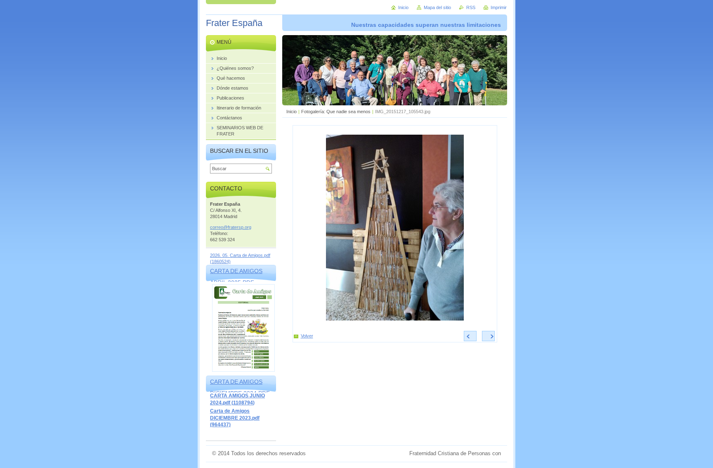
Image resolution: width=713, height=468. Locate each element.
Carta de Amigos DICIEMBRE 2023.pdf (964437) (235, 418)
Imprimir (499, 7)
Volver (307, 335)
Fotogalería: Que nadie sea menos (336, 111)
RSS (470, 7)
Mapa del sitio (437, 7)
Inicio (291, 111)
